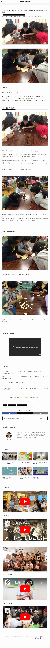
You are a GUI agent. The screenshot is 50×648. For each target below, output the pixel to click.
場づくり (23, 14)
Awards (32, 636)
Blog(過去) (37, 638)
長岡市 (29, 16)
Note (36, 636)
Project (15, 636)
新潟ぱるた (25, 16)
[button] (9, 413)
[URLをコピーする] (40, 413)
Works (23, 636)
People (11, 636)
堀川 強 (9, 439)
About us (7, 636)
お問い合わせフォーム (25, 397)
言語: (41, 636)
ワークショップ (18, 14)
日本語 (42, 637)
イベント (5, 14)
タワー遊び (5, 16)
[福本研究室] (25, 1)
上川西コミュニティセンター (17, 16)
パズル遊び (10, 16)
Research (27, 636)
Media (19, 636)
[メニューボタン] (1, 1)
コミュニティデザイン (11, 14)
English (42, 638)
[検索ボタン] (48, 1)
